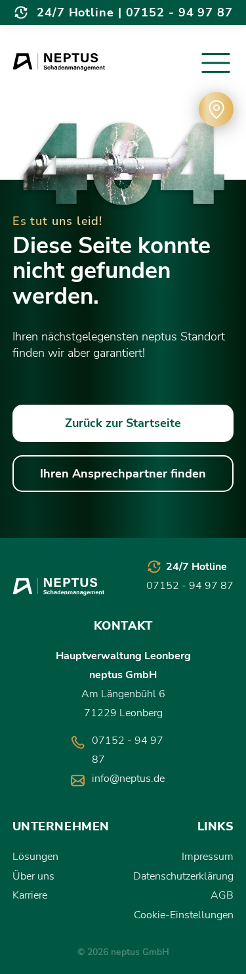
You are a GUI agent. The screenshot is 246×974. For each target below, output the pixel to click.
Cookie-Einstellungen (184, 915)
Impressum (208, 856)
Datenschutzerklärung (183, 876)
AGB (222, 895)
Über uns (33, 876)
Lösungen (35, 856)
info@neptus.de (128, 778)
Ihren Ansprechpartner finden (123, 473)
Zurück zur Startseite (123, 423)
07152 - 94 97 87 (179, 12)
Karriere (29, 895)
